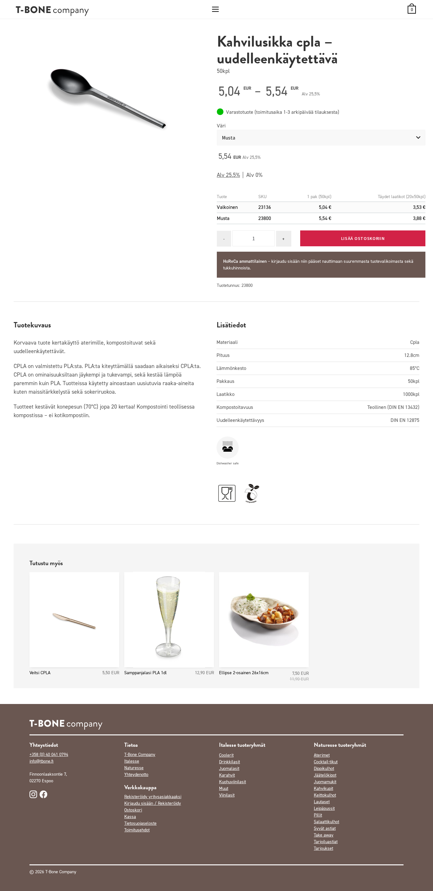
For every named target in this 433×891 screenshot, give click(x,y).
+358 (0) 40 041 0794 (48, 755)
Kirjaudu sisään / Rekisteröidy (152, 803)
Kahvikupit (323, 788)
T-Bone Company (139, 755)
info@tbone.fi (41, 761)
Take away (323, 835)
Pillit (318, 815)
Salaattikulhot (326, 822)
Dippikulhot (324, 768)
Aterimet (322, 755)
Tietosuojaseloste (140, 823)
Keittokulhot (325, 795)
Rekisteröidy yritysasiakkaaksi (152, 797)
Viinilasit (227, 795)
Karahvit (227, 775)
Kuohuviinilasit (232, 782)
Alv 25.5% (228, 175)
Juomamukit (325, 782)
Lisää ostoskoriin (363, 238)
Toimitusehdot (137, 830)
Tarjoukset (323, 848)
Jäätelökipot (325, 775)
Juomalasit (229, 768)
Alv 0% (254, 175)
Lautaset (322, 802)
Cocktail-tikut (326, 762)
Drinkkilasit (229, 762)
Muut (223, 788)
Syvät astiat (325, 828)
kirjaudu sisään (285, 261)
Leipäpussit (324, 808)
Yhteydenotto (136, 775)
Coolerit (226, 755)
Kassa (130, 817)
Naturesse (134, 768)
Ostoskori (133, 810)
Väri (221, 125)
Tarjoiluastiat (326, 842)
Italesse (131, 761)
